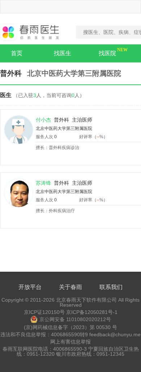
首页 (16, 53)
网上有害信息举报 (70, 342)
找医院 (107, 53)
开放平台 (30, 287)
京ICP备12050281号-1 (92, 312)
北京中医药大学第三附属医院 (64, 128)
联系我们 (111, 287)
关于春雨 (70, 287)
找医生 (62, 53)
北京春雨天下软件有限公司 (86, 300)
